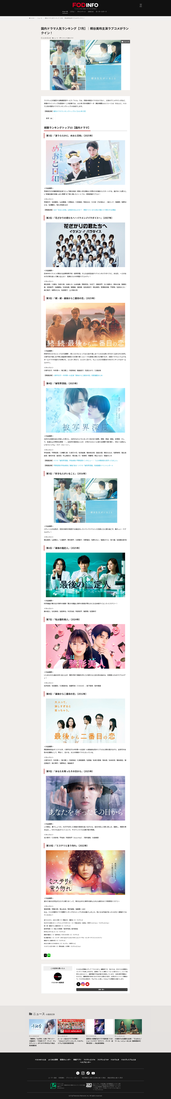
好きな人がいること (65, 473)
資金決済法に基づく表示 (115, 1078)
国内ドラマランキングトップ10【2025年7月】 (70, 111)
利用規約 (61, 1078)
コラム (72, 11)
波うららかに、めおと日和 (68, 135)
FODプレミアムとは (128, 1060)
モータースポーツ (101, 11)
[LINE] (48, 955)
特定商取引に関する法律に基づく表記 (93, 1078)
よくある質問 (53, 1060)
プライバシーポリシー (73, 1078)
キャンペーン (81, 11)
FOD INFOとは (40, 1060)
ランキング (64, 38)
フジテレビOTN (89, 1060)
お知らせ (91, 11)
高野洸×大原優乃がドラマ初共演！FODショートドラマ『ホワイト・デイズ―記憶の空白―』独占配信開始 (99, 1041)
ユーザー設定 (52, 1078)
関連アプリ (77, 1060)
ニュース (65, 11)
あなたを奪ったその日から (68, 771)
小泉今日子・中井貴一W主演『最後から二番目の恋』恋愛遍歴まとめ (78, 375)
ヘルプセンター (85, 1062)
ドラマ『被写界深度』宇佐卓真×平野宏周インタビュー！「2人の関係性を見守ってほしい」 (85, 460)
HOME (32, 18)
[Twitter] (45, 955)
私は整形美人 (61, 619)
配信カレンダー (65, 1060)
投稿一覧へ (101, 989)
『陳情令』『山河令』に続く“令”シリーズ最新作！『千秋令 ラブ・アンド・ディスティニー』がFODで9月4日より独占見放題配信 (42, 1042)
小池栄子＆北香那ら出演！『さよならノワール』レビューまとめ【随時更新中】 (128, 1040)
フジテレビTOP (103, 1060)
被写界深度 (60, 383)
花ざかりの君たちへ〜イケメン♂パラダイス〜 (78, 218)
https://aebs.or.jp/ (99, 1089)
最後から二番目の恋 (65, 694)
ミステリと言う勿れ (66, 845)
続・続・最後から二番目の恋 (69, 298)
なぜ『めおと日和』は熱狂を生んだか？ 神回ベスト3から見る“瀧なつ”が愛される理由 (84, 210)
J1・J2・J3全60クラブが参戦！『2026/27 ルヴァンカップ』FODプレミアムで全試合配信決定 (70, 1041)
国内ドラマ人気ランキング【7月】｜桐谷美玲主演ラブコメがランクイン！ (65, 18)
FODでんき (115, 1060)
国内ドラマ (70, 38)
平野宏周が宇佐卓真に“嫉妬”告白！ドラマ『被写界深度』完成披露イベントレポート (83, 465)
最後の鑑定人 (61, 548)
